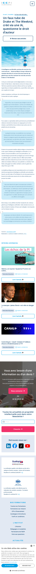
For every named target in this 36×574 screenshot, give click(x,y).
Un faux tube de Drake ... (21, 14)
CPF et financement (18, 511)
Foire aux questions (18, 534)
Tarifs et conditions (18, 516)
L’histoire (18, 526)
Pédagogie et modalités (18, 529)
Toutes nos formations (18, 506)
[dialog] (18, 559)
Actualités (10, 14)
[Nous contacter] (27, 3)
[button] (18, 571)
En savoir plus (13, 562)
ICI (22, 472)
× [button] (34, 545)
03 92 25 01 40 (18, 399)
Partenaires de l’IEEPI (18, 531)
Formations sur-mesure (18, 509)
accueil (5, 14)
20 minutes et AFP (11, 231)
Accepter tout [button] (9, 565)
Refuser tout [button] (26, 565)
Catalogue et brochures (18, 514)
